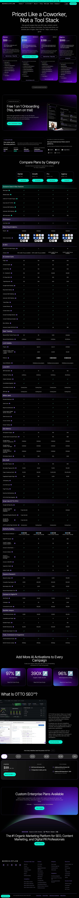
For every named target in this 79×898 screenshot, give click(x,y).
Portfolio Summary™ (41, 887)
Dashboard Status (27, 875)
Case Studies (67, 873)
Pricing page (67, 868)
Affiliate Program (68, 883)
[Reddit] (16, 865)
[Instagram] (7, 865)
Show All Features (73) (11, 79)
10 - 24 (46, 756)
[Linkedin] (3, 865)
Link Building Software (42, 882)
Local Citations (40, 872)
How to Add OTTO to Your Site (56, 878)
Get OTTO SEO (9, 774)
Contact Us (66, 180)
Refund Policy (63, 895)
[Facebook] (11, 865)
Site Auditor (40, 878)
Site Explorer (40, 876)
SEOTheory (67, 889)
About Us (25, 864)
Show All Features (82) (49, 79)
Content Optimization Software (42, 868)
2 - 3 (18, 756)
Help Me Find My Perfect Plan (39, 87)
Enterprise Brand (54, 868)
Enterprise (57, 3)
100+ (75, 756)
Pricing (41, 3)
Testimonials (67, 871)
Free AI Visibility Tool (69, 864)
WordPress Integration (55, 876)
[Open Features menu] (23, 3)
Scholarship (67, 885)
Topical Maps (40, 874)
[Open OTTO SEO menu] (32, 3)
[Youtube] (20, 865)
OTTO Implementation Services (55, 881)
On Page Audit (40, 880)
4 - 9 (32, 756)
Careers (25, 866)
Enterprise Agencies (55, 866)
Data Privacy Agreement (54, 895)
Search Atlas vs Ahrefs (28, 881)
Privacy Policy (45, 895)
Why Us (35, 3)
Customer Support (27, 869)
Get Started (23, 180)
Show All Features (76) (30, 80)
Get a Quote (39, 808)
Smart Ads (40, 866)
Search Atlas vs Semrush (28, 883)
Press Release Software (42, 884)
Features (21, 3)
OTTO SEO (28, 3)
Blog (66, 869)
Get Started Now (54, 742)
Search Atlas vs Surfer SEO (29, 885)
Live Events (67, 887)
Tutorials (25, 871)
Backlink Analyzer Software (43, 886)
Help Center (26, 868)
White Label (46, 3)
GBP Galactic (40, 871)
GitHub (66, 877)
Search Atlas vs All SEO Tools (29, 887)
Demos (51, 3)
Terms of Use (38, 895)
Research (67, 866)
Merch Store (67, 875)
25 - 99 (60, 756)
